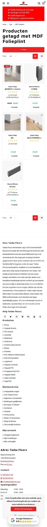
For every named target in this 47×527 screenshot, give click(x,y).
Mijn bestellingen (10, 438)
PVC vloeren (8, 332)
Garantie (7, 411)
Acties (6, 325)
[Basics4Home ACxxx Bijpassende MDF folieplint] (13, 171)
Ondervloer (8, 341)
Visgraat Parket (9, 375)
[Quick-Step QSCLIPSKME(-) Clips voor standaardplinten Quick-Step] (34, 122)
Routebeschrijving (7, 461)
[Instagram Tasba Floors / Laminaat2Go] (16, 316)
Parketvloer (8, 338)
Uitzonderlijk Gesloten (12, 424)
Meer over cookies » (26, 515)
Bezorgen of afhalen (11, 405)
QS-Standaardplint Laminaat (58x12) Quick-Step (12, 138)
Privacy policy (9, 415)
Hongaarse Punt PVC (11, 371)
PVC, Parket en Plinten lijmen (14, 355)
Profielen (7, 351)
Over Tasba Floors (11, 395)
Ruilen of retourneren (12, 418)
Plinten (6, 348)
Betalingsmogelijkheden (13, 401)
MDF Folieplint (19, 24)
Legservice (8, 361)
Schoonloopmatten (11, 358)
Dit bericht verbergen (23, 509)
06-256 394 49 (8, 478)
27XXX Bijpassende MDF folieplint (34, 89)
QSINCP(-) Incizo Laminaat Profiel (12, 89)
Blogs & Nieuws (10, 421)
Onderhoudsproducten (12, 345)
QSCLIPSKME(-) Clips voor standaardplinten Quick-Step (34, 138)
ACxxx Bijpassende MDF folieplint (13, 186)
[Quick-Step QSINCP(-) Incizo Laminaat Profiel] (13, 74)
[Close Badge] (38, 516)
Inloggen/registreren (11, 435)
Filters (24, 50)
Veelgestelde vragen (11, 391)
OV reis (9, 464)
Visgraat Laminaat (11, 365)
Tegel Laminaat (10, 378)
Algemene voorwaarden (13, 398)
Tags (10, 24)
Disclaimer (8, 408)
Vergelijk (14, 107)
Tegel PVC (8, 381)
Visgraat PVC (9, 368)
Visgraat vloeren (10, 328)
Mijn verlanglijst (10, 441)
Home (4, 24)
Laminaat (7, 335)
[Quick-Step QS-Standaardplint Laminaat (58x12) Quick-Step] (13, 122)
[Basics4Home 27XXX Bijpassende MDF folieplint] (34, 74)
